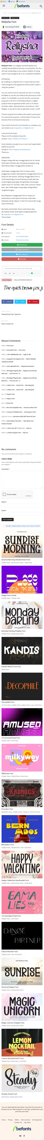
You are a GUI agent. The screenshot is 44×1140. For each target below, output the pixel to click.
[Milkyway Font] (22, 758)
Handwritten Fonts (17, 562)
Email (4, 510)
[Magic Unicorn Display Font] (22, 1007)
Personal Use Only (22, 240)
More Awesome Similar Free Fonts (23, 526)
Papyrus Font (11, 394)
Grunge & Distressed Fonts (31, 812)
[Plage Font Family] (22, 579)
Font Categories (14, 13)
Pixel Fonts (14, 741)
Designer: (6, 236)
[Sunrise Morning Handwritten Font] (22, 544)
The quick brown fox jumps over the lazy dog (23, 288)
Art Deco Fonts (6, 705)
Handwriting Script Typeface (11, 314)
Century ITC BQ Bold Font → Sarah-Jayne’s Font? (21, 412)
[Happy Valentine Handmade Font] (22, 864)
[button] (41, 7)
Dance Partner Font (10, 951)
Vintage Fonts (15, 598)
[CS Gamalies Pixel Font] (22, 900)
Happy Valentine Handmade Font (15, 880)
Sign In (4, 1)
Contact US (18, 1122)
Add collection (23, 254)
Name (4, 502)
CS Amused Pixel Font (11, 738)
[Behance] (20, 1136)
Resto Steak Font (8, 324)
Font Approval (37, 1120)
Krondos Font (7, 809)
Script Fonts (28, 562)
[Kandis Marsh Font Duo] (22, 651)
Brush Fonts (5, 18)
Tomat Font (9, 403)
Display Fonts (25, 13)
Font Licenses (25, 1120)
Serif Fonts (22, 1061)
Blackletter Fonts (7, 812)
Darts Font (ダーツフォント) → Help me (20, 428)
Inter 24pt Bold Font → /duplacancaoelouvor (20, 366)
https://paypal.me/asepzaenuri (19, 149)
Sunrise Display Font (10, 987)
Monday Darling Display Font (13, 631)
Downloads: (8, 233)
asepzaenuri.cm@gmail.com (24, 128)
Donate (23, 259)
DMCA (17, 1120)
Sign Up (11, 1)
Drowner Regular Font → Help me (18, 433)
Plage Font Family (9, 595)
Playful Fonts (15, 776)
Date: (5, 229)
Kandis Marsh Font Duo (11, 666)
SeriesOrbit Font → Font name (16, 350)
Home (5, 13)
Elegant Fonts (25, 705)
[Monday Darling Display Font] (22, 615)
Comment (6, 469)
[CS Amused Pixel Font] (22, 722)
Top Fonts (27, 1122)
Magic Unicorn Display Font (13, 1023)
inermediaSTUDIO (22, 236)
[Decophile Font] (22, 686)
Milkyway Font (7, 773)
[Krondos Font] (22, 793)
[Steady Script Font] (22, 1078)
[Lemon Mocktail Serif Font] (22, 1042)
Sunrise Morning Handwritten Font (16, 560)
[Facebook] (24, 1136)
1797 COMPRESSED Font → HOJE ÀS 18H (19, 354)
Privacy (10, 1120)
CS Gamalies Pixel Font (11, 916)
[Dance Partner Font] (22, 936)
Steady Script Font (9, 1094)
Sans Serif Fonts (36, 705)
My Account (22, 1)
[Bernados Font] (22, 829)
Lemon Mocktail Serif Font (13, 1058)
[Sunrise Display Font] (22, 971)
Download (23, 245)
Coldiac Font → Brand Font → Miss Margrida (20, 385)
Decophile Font (8, 702)
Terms (4, 1120)
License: (6, 240)
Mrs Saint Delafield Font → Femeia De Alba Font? (22, 407)
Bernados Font (8, 845)
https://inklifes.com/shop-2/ (18, 139)
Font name (10, 345)
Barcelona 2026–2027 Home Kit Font (24, 416)
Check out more (23, 250)
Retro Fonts (24, 776)
